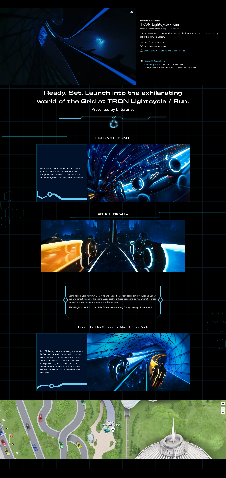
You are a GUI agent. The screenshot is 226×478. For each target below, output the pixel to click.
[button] (223, 409)
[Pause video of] (131, 12)
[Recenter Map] (223, 403)
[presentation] (68, 48)
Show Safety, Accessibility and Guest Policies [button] (164, 51)
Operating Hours (152, 64)
